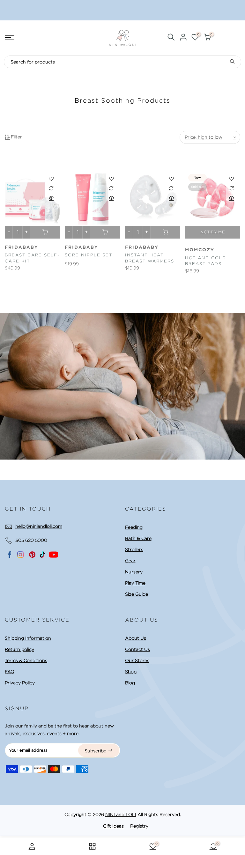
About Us (135, 638)
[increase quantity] (26, 232)
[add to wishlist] (51, 178)
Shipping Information (28, 638)
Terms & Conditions (26, 660)
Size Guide (136, 594)
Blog (130, 682)
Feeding (134, 527)
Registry (139, 826)
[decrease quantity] (9, 232)
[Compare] (51, 188)
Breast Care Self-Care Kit (32, 258)
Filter (16, 136)
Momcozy (199, 250)
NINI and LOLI (120, 814)
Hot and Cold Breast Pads (205, 260)
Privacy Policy (20, 682)
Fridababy (142, 247)
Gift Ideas (113, 826)
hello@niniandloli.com (38, 526)
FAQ (9, 671)
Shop (131, 671)
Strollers (134, 549)
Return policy (19, 649)
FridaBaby (21, 247)
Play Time (135, 583)
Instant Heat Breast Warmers (149, 258)
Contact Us (137, 649)
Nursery (134, 571)
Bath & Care (138, 538)
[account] (183, 38)
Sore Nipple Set (88, 255)
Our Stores (137, 660)
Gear (130, 560)
